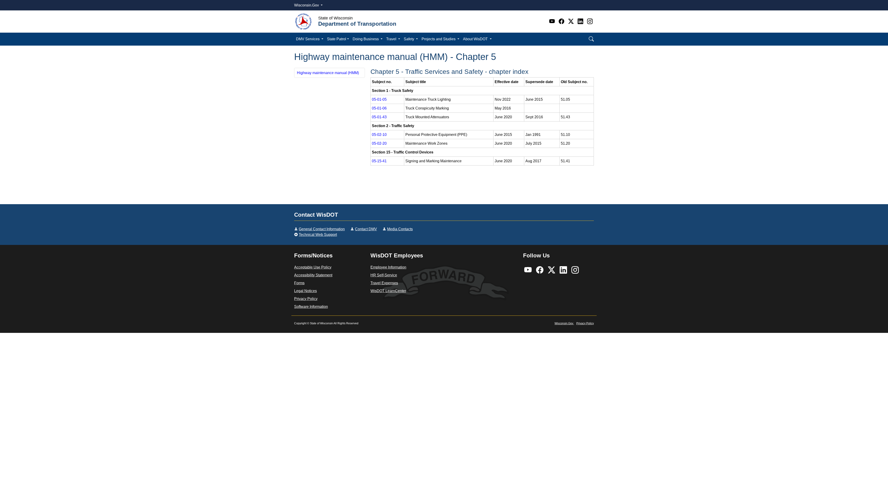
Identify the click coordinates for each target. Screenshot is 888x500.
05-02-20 (379, 143)
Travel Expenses (384, 283)
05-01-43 (379, 117)
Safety (409, 39)
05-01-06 (379, 108)
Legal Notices (305, 291)
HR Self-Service (383, 275)
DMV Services (308, 39)
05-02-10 (379, 135)
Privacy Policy (306, 299)
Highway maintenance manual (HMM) (328, 73)
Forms (299, 283)
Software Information (311, 307)
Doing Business (366, 39)
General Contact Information (322, 229)
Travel (391, 39)
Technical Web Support (318, 235)
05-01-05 (379, 99)
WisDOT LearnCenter (388, 291)
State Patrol (336, 39)
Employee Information (388, 267)
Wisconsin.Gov (307, 5)
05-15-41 (379, 161)
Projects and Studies (439, 39)
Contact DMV (366, 229)
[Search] (591, 39)
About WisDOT (476, 39)
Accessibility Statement (313, 275)
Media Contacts (400, 229)
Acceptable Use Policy (312, 267)
